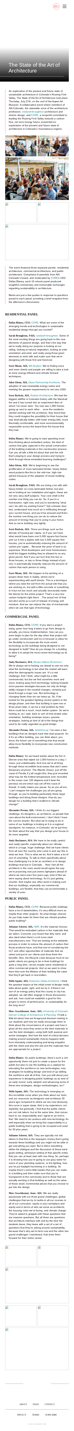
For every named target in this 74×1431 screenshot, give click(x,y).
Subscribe (51, 1415)
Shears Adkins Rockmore (47, 662)
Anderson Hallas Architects (44, 981)
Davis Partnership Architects (44, 382)
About (23, 1404)
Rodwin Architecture (41, 395)
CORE (34, 115)
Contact (49, 1404)
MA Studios (35, 365)
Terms (35, 1415)
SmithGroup (41, 730)
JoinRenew (56, 6)
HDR (36, 926)
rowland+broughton (33, 111)
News (36, 1404)
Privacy (21, 1415)
